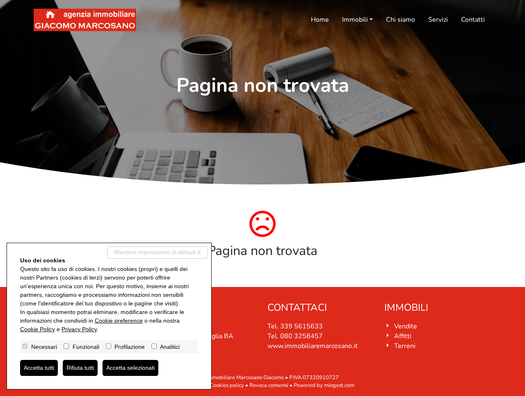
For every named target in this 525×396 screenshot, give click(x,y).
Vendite (405, 326)
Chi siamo (400, 19)
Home (320, 19)
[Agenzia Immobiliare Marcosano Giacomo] (85, 19)
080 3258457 (301, 336)
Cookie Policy (37, 329)
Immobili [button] (355, 19)
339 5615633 (301, 326)
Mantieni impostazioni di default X (157, 252)
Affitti (402, 336)
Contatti (473, 19)
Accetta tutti (39, 367)
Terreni (404, 345)
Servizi (438, 19)
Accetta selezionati (130, 367)
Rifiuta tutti (80, 367)
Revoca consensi (268, 385)
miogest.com (339, 385)
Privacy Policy (79, 329)
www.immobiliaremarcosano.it (312, 345)
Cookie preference (119, 320)
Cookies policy (227, 385)
